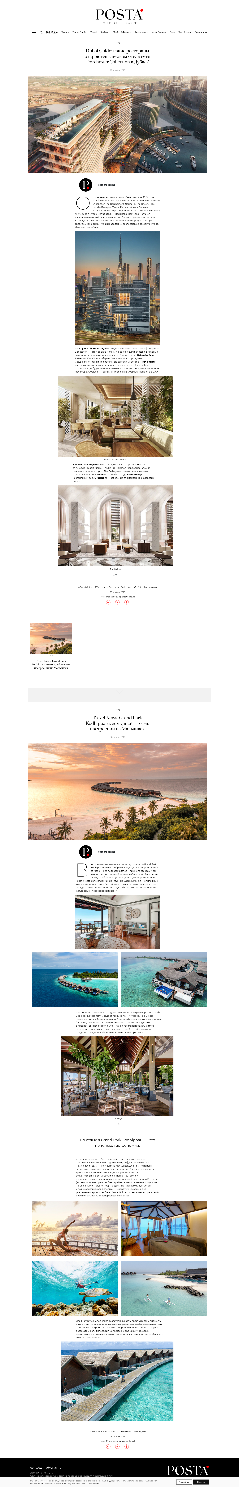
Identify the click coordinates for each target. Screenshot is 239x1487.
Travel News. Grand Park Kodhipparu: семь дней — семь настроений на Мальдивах (51, 664)
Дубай (138, 587)
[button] (66, 526)
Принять (201, 1482)
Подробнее (184, 1482)
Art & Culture (158, 32)
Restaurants (141, 32)
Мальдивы (140, 1431)
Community (201, 32)
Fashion (105, 32)
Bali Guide (52, 32)
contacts (36, 1467)
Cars (172, 32)
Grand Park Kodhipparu (103, 1431)
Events (65, 32)
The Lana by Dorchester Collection (113, 587)
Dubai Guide (79, 32)
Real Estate (184, 32)
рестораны (151, 587)
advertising (53, 1467)
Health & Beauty (122, 32)
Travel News (125, 1431)
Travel (93, 32)
